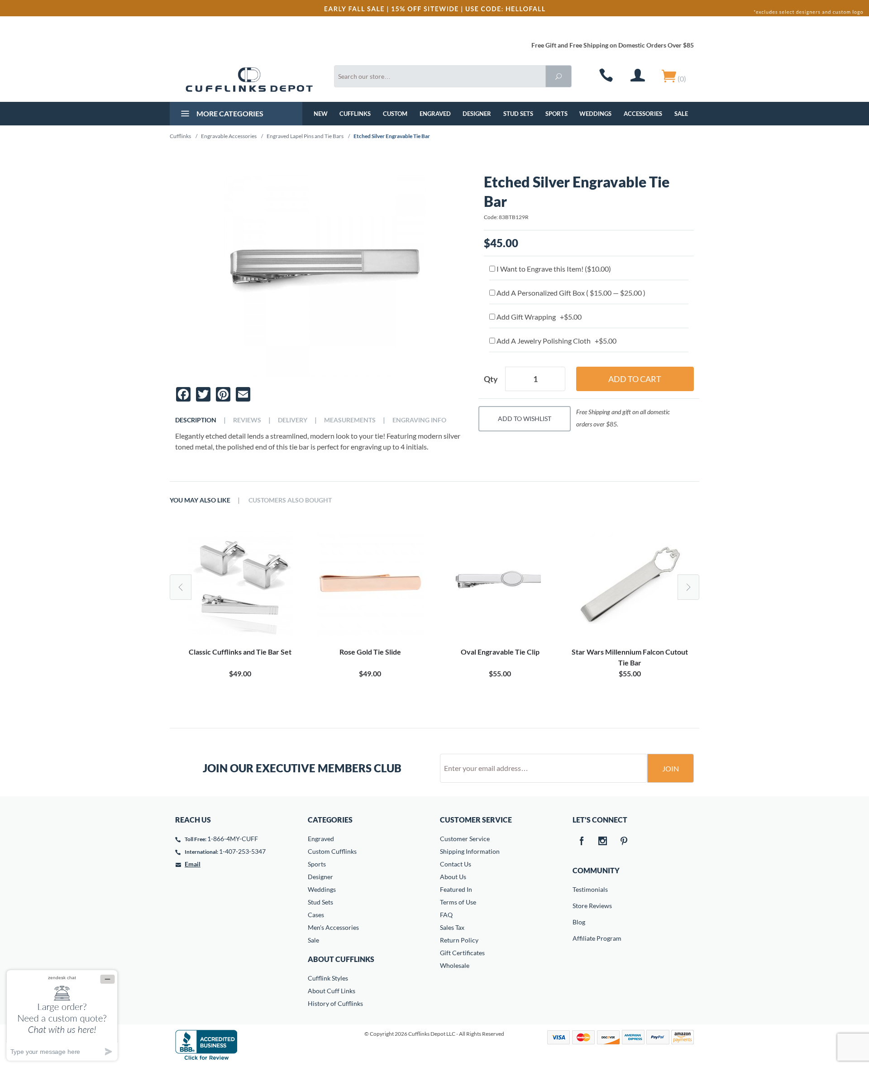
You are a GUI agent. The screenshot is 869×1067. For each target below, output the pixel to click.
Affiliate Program (579, 938)
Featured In (456, 889)
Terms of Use (458, 902)
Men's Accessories (333, 927)
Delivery (292, 420)
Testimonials (579, 889)
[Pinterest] (624, 842)
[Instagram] (603, 842)
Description (195, 420)
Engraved (435, 113)
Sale (681, 113)
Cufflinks (355, 113)
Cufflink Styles (328, 978)
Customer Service (465, 838)
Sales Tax (452, 927)
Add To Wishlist (524, 418)
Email (193, 864)
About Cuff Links (331, 991)
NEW (321, 113)
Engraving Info (419, 420)
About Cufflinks (341, 959)
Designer (477, 113)
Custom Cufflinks (332, 851)
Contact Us (455, 864)
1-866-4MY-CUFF (232, 838)
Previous (180, 587)
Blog (579, 922)
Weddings (595, 113)
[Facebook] (582, 842)
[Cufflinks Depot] (249, 79)
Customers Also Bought (290, 500)
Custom (395, 113)
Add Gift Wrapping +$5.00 (538, 316)
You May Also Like (200, 500)
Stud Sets (518, 113)
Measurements (350, 420)
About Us (453, 876)
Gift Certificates (462, 953)
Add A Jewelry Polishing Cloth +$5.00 (555, 340)
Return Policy (459, 940)
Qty (491, 379)
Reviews (247, 420)
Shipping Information (470, 851)
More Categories (229, 113)
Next (688, 587)
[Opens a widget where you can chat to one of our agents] (62, 1015)
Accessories (643, 113)
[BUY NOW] (240, 583)
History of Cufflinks (335, 1003)
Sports (556, 113)
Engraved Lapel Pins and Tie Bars (305, 136)
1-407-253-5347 (242, 851)
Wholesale (454, 965)
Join (670, 768)
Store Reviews (579, 905)
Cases (316, 915)
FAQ (446, 915)
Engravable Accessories (229, 136)
